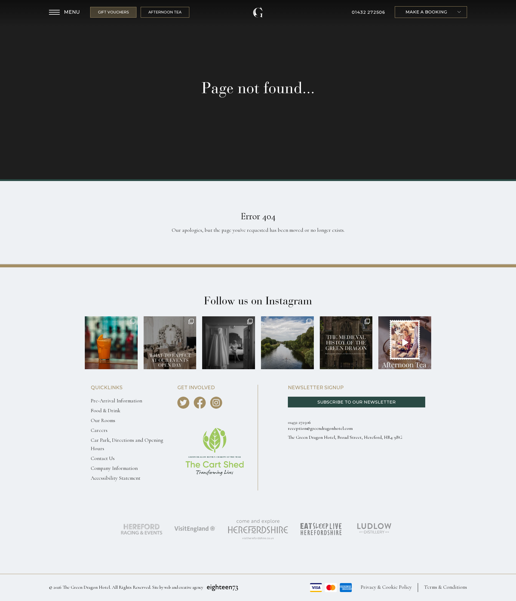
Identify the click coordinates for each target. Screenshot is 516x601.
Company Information (114, 468)
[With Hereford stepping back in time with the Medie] (346, 342)
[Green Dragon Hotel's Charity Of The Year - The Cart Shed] (214, 487)
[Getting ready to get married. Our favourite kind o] (228, 342)
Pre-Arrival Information (116, 401)
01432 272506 (368, 12)
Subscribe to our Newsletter (356, 402)
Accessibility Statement (115, 478)
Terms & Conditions (445, 587)
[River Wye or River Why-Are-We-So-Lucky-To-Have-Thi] (287, 342)
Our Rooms (103, 420)
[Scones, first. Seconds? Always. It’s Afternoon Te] (404, 342)
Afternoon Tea (165, 12)
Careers (99, 430)
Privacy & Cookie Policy (386, 587)
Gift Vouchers (113, 12)
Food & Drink (105, 410)
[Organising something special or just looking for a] (170, 342)
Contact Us (103, 458)
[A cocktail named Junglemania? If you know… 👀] (111, 342)
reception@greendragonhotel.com (320, 428)
